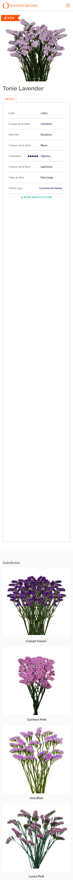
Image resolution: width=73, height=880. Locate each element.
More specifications (37, 197)
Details (9, 99)
